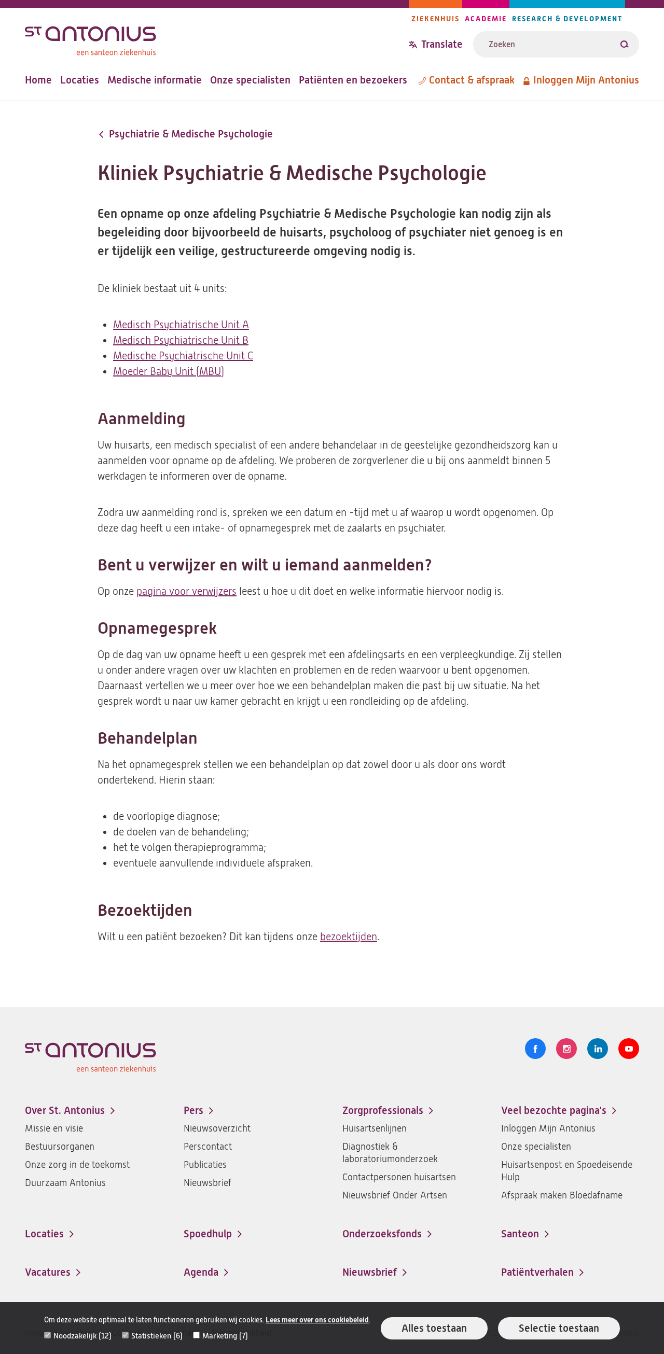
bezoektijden (348, 937)
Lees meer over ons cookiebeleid (317, 1320)
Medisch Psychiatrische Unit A (181, 325)
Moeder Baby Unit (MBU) (168, 372)
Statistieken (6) (157, 1336)
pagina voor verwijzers (186, 591)
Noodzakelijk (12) (82, 1336)
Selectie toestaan (559, 1328)
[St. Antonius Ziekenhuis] (217, 38)
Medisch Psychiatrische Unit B (180, 340)
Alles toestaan (434, 1328)
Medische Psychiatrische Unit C (183, 356)
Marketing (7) (225, 1336)
